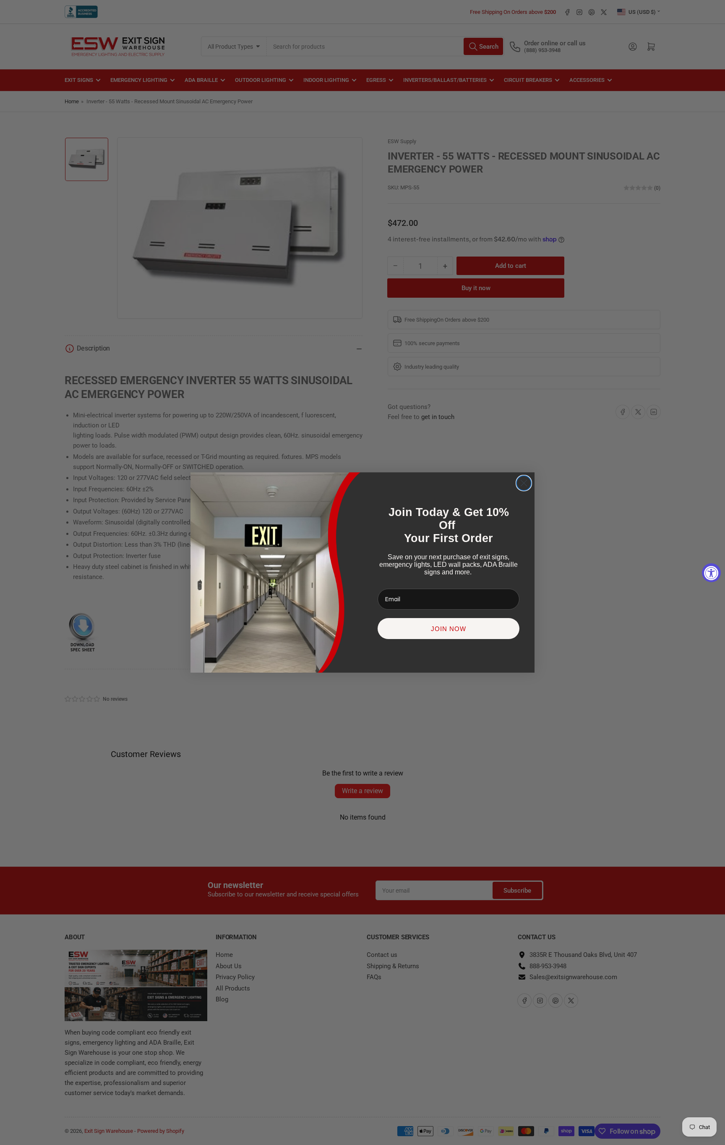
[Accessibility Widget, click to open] (711, 572)
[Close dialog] (523, 483)
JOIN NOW (448, 628)
